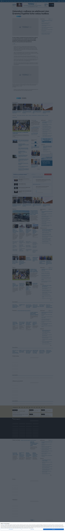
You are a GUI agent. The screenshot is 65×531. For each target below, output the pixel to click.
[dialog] (32, 526)
